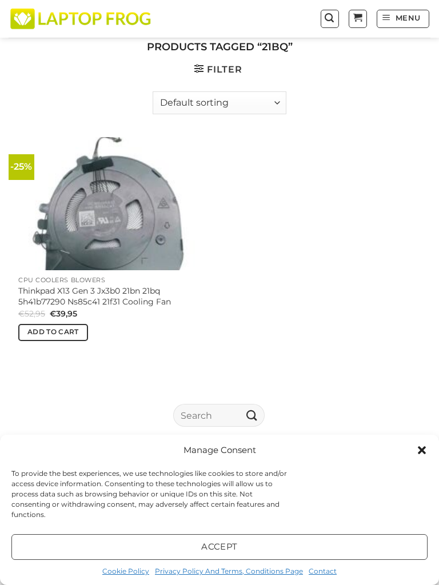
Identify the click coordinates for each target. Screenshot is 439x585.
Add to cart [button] (53, 332)
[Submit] (252, 415)
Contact (323, 571)
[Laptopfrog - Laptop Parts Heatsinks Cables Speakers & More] (82, 18)
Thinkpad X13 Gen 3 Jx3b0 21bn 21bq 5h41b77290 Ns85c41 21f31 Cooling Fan (94, 296)
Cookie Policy (125, 571)
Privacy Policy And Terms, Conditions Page (229, 571)
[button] (422, 450)
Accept (219, 546)
